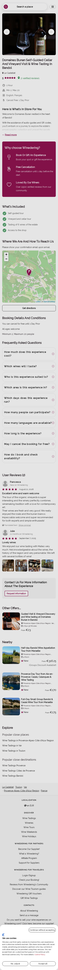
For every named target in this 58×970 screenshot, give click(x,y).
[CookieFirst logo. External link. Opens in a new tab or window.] (3, 935)
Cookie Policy (40, 954)
